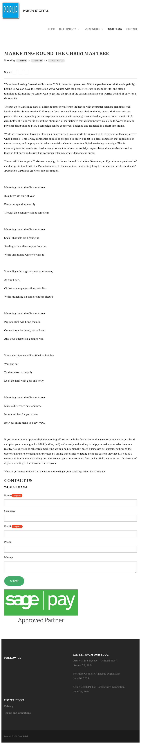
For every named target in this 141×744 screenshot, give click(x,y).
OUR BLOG (115, 29)
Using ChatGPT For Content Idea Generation (99, 686)
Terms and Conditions (17, 712)
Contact (131, 29)
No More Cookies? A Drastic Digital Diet (96, 673)
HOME (51, 29)
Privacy (9, 706)
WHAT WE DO (92, 29)
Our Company (67, 29)
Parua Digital (36, 11)
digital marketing (14, 463)
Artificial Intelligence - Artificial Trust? (95, 660)
